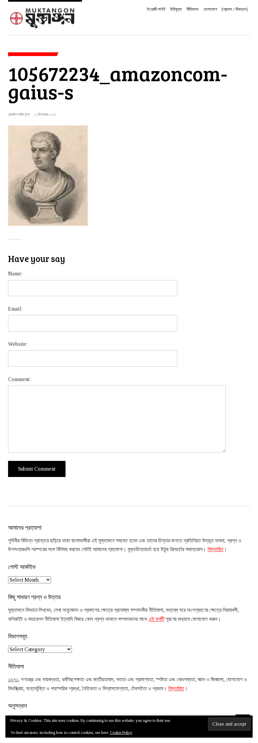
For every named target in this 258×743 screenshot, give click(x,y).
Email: (15, 309)
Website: (18, 344)
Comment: (19, 379)
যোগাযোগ (210, 9)
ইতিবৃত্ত (176, 9)
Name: (15, 273)
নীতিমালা (192, 9)
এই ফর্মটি (156, 619)
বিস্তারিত (215, 549)
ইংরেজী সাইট (156, 9)
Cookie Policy (121, 732)
